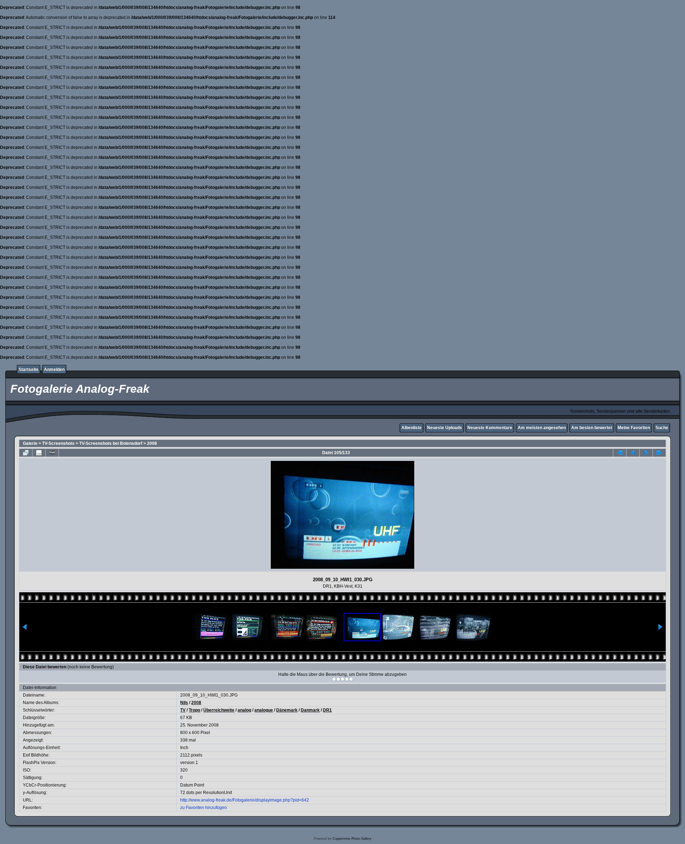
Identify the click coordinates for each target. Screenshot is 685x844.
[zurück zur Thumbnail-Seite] (25, 453)
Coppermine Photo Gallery (352, 838)
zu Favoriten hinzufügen (203, 807)
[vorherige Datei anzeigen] (632, 453)
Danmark (310, 710)
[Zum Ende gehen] (659, 453)
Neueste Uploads (444, 427)
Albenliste (411, 427)
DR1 (327, 710)
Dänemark (287, 710)
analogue (263, 710)
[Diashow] (52, 453)
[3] (342, 679)
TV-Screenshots (58, 443)
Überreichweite (218, 710)
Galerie (30, 443)
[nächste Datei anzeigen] (646, 453)
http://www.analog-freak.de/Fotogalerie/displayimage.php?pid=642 (244, 800)
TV (183, 710)
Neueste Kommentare (489, 427)
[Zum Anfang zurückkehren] (619, 453)
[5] (351, 679)
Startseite (29, 369)
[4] (347, 679)
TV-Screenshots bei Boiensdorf (110, 443)
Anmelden (54, 369)
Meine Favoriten (634, 427)
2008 (152, 443)
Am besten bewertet (591, 427)
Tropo (194, 710)
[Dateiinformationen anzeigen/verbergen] (38, 453)
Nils (184, 702)
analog (244, 710)
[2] (338, 679)
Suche (661, 427)
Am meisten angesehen (542, 427)
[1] (334, 679)
